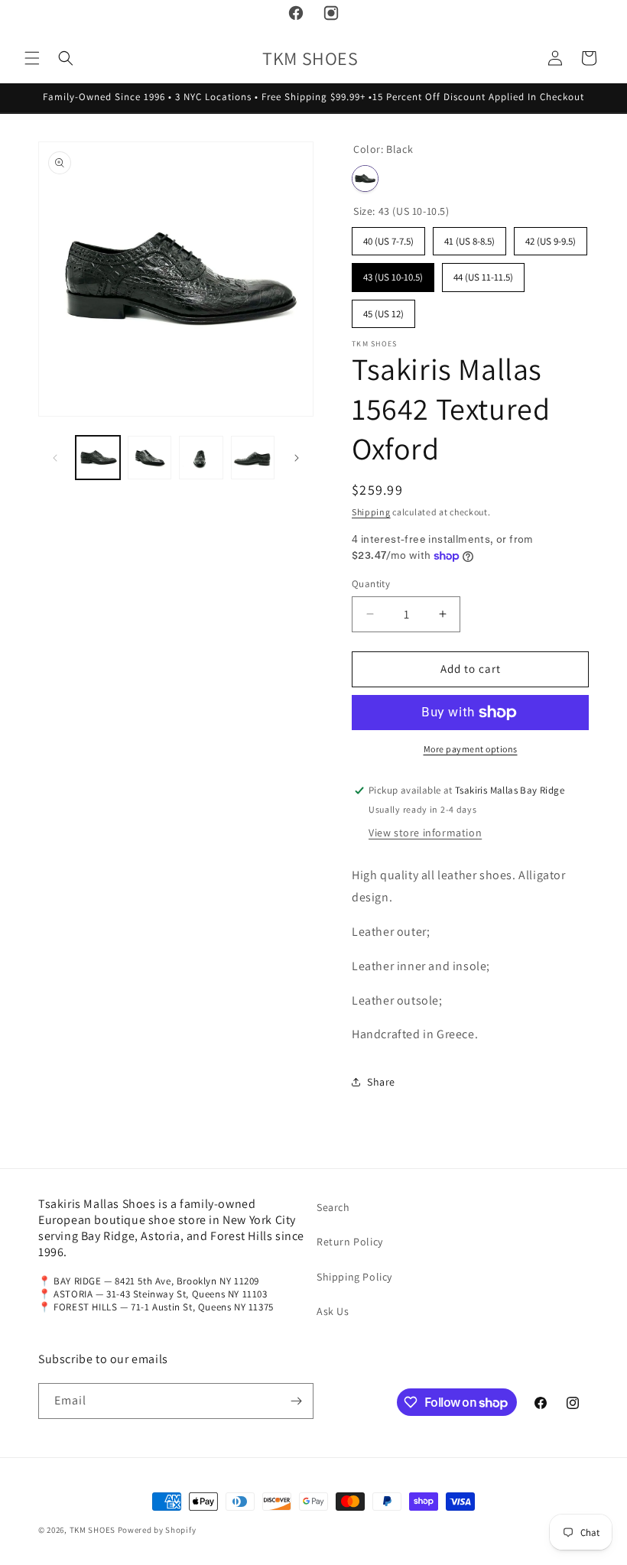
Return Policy (350, 1241)
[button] (32, 58)
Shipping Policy (354, 1277)
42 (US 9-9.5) (550, 237)
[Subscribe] (296, 1401)
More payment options (471, 749)
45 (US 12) (383, 310)
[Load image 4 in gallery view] (253, 458)
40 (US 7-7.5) (388, 237)
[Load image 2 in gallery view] (150, 458)
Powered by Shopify (157, 1529)
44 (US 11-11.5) (483, 273)
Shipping (371, 512)
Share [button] (381, 1082)
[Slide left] (55, 458)
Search (333, 1207)
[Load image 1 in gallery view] (98, 458)
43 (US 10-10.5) (393, 273)
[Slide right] (297, 458)
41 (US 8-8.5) (470, 237)
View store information (425, 832)
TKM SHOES (94, 1529)
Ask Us (333, 1311)
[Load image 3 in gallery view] (201, 458)
